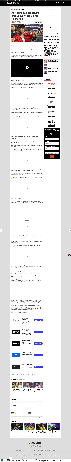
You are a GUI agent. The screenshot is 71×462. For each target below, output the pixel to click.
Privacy (32, 450)
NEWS (10, 4)
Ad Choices (49, 450)
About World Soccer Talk (20, 450)
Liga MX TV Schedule (15, 0)
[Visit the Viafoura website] (41, 417)
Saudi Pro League (16, 177)
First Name (46, 136)
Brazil (18, 374)
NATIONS (41, 4)
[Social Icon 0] (30, 446)
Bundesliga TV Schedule (45, 0)
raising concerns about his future (17, 118)
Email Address (47, 141)
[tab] (13, 405)
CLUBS (37, 4)
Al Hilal (13, 374)
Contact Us (53, 450)
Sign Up (52, 88)
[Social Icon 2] (35, 446)
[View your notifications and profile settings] (42, 405)
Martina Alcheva (18, 21)
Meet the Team (27, 450)
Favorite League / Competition (50, 146)
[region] (27, 408)
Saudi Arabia (34, 374)
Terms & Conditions (37, 450)
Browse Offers (38, 320)
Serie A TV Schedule (38, 0)
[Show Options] (58, 148)
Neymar (32, 49)
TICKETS (52, 4)
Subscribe (51, 156)
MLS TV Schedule (9, 0)
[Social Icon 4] (40, 446)
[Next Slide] (42, 388)
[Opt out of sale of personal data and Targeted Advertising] (2, 460)
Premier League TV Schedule (23, 0)
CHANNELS (47, 4)
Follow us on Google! (39, 22)
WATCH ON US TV (24, 4)
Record (22, 145)
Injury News (23, 374)
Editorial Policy (43, 450)
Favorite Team (47, 151)
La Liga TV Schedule (31, 0)
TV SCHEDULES (31, 4)
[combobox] (51, 148)
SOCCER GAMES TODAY (16, 4)
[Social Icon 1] (33, 446)
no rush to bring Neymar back (31, 141)
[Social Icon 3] (37, 446)
